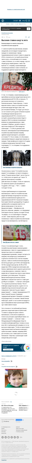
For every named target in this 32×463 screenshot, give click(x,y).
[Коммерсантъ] (2, 20)
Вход (23, 20)
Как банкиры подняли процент (12, 167)
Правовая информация (21, 430)
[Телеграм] (2, 437)
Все (11, 401)
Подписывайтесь (8, 349)
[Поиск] (26, 20)
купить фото (22, 91)
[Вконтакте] (6, 437)
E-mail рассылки (20, 431)
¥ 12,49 (16, 24)
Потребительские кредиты (7, 33)
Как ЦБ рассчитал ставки (11, 242)
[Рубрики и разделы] (29, 20)
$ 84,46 (7, 24)
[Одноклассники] (12, 437)
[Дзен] (9, 437)
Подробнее (3, 460)
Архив (2, 428)
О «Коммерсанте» (5, 427)
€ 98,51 (12, 24)
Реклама (3, 431)
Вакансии (3, 433)
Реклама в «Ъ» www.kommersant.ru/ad (16, 9)
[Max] (18, 437)
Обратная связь (20, 428)
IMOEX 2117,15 (22, 24)
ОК (28, 29)
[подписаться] (11, 361)
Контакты (3, 430)
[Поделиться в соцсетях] (29, 37)
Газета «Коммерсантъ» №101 (8, 356)
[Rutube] (15, 437)
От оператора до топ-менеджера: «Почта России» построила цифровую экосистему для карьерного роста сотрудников (9, 410)
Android (18, 427)
